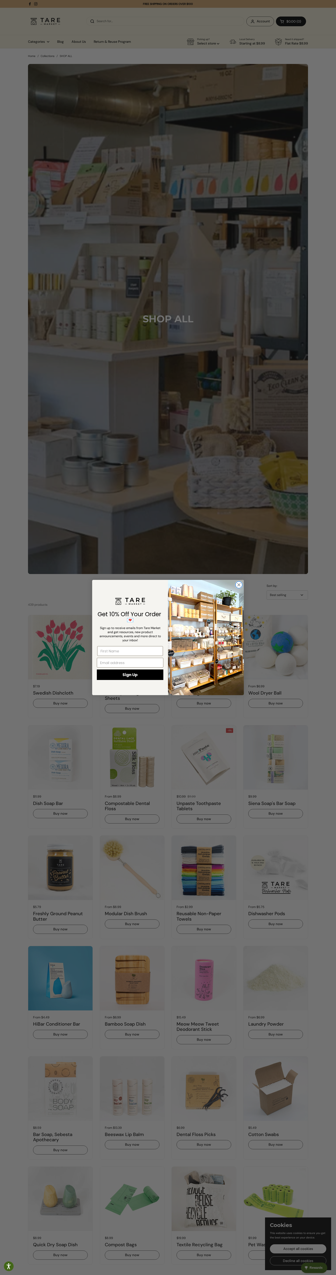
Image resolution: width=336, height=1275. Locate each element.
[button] (9, 1266)
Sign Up (130, 674)
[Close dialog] (238, 584)
